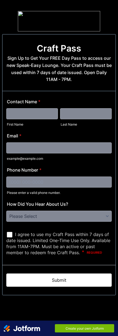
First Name (15, 124)
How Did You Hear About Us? (37, 204)
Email (14, 136)
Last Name (69, 124)
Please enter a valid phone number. (33, 193)
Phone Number (24, 170)
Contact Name (23, 101)
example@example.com (25, 158)
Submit (59, 280)
